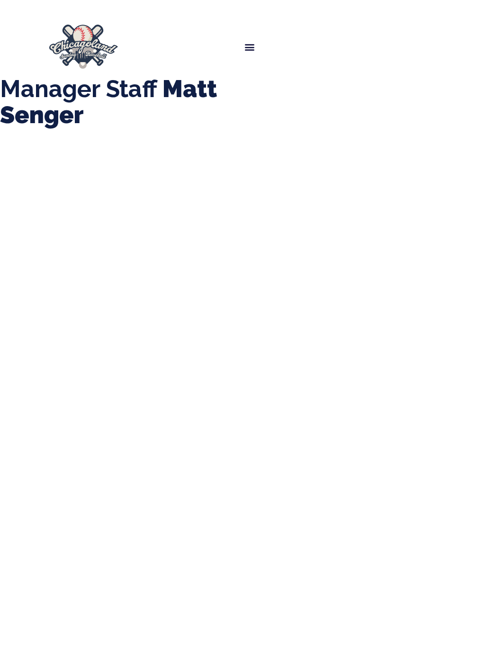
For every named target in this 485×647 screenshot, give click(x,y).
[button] (249, 46)
